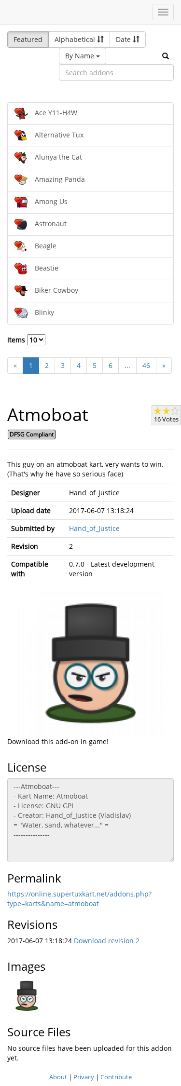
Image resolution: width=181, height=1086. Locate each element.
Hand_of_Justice (94, 528)
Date (124, 39)
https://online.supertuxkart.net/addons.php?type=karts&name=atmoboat (79, 898)
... (127, 365)
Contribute (116, 1076)
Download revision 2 (106, 940)
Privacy (83, 1076)
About (58, 1076)
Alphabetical (76, 39)
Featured (28, 39)
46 (146, 365)
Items (17, 339)
